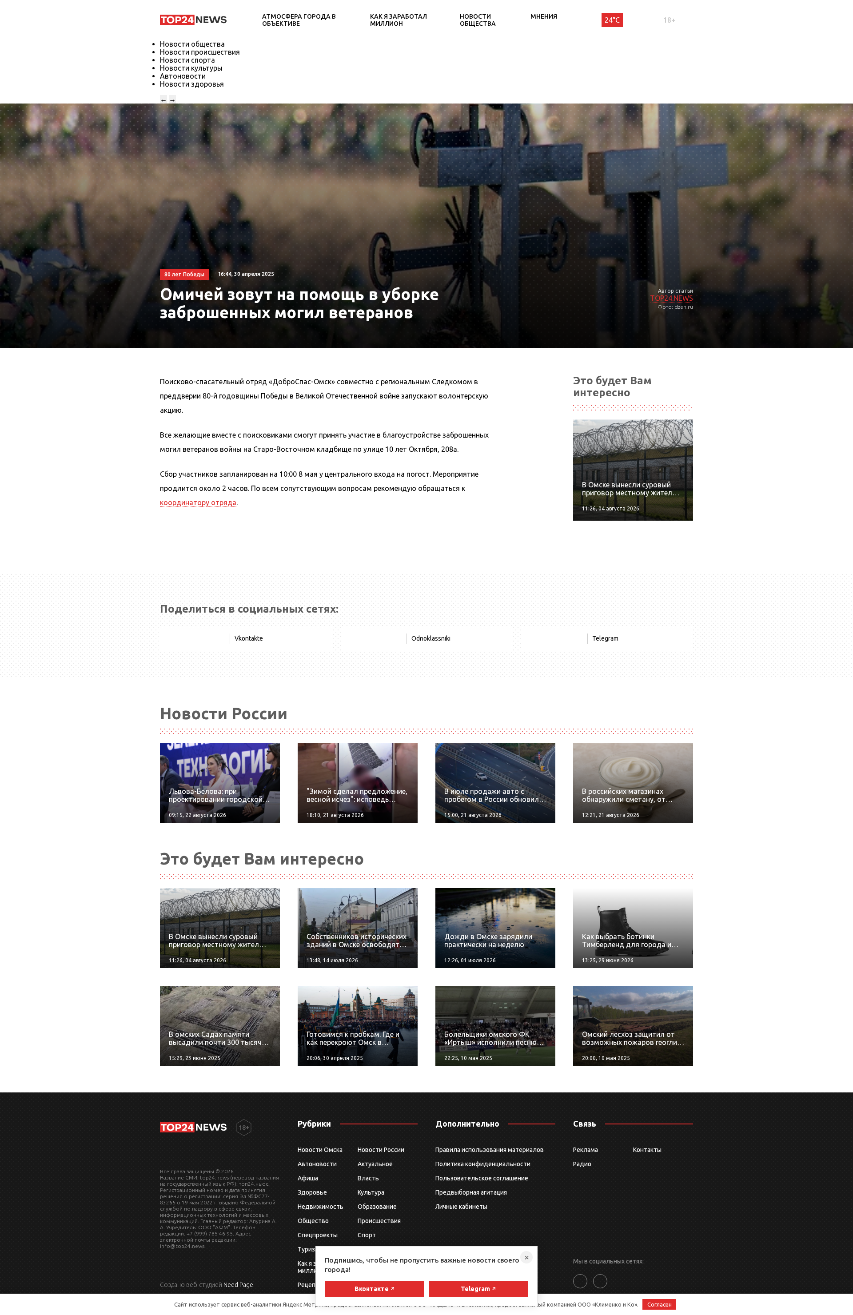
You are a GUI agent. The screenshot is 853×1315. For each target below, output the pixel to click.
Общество (313, 1220)
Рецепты (310, 1284)
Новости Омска (320, 1149)
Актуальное (375, 1164)
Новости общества (478, 20)
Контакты (647, 1149)
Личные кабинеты (461, 1206)
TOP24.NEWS (671, 298)
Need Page (238, 1284)
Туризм (308, 1249)
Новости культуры (191, 68)
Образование (377, 1206)
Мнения (543, 16)
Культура (371, 1192)
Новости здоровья (192, 84)
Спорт (367, 1235)
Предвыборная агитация (471, 1192)
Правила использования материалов (489, 1149)
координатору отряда (198, 502)
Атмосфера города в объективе (299, 20)
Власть (368, 1178)
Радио (582, 1164)
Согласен (659, 1304)
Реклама (585, 1149)
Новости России (381, 1149)
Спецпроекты (318, 1235)
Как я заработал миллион (398, 20)
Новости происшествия (200, 52)
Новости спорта (187, 60)
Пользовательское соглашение (481, 1178)
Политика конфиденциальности (482, 1164)
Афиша (308, 1178)
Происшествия (379, 1220)
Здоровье (312, 1192)
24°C (612, 20)
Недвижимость (320, 1206)
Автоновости (183, 76)
